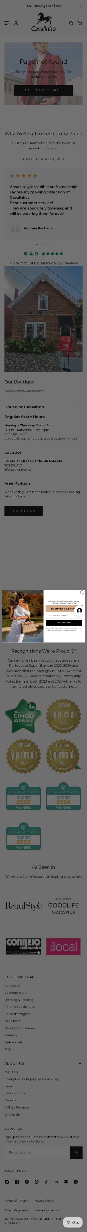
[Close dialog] (82, 592)
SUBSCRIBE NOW (64, 623)
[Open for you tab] (79, 610)
